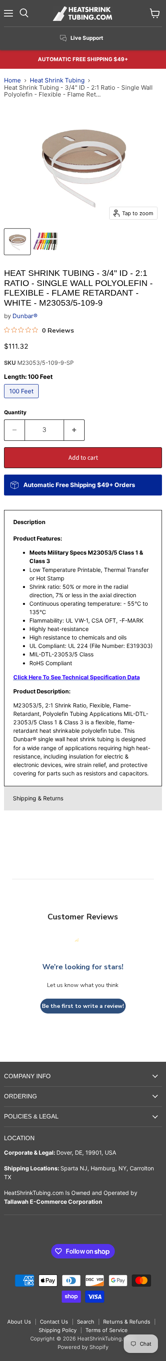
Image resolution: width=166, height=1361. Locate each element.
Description (29, 521)
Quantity (15, 412)
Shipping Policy (58, 1330)
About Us (19, 1321)
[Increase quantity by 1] (74, 429)
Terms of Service (106, 1330)
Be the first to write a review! (83, 1006)
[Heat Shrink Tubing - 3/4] (17, 242)
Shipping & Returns (38, 798)
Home (12, 80)
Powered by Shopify (83, 1347)
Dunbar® (24, 316)
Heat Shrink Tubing (57, 80)
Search (85, 1321)
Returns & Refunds (126, 1321)
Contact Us (54, 1321)
